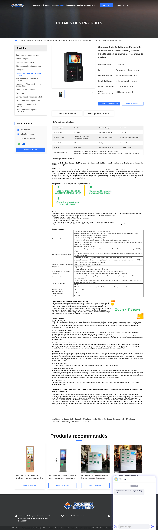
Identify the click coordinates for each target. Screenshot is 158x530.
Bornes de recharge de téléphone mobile (80, 419)
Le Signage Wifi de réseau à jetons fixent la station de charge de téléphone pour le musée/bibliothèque (94, 476)
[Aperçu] (17, 5)
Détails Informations (67, 113)
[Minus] (152, 479)
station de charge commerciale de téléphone (116, 419)
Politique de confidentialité (31, 528)
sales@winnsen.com (28, 134)
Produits (61, 5)
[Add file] (115, 526)
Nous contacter (90, 5)
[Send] (152, 526)
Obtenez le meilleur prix (109, 103)
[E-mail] (23, 144)
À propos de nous (50, 5)
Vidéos (80, 5)
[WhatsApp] (19, 144)
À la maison (37, 5)
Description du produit (98, 113)
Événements (71, 5)
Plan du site (16, 528)
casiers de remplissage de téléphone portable (70, 422)
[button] (18, 464)
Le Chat (106, 5)
